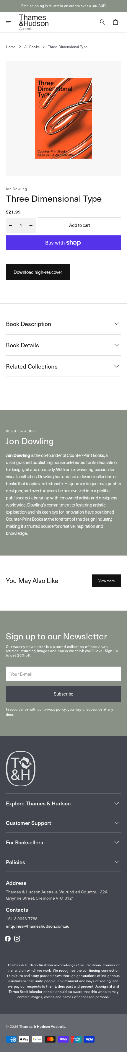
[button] (12, 22)
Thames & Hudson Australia (42, 1026)
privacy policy (55, 709)
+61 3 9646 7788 (22, 918)
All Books (32, 46)
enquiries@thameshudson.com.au (37, 926)
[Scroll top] (120, 1045)
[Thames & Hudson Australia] (33, 22)
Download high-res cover (38, 272)
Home (11, 46)
